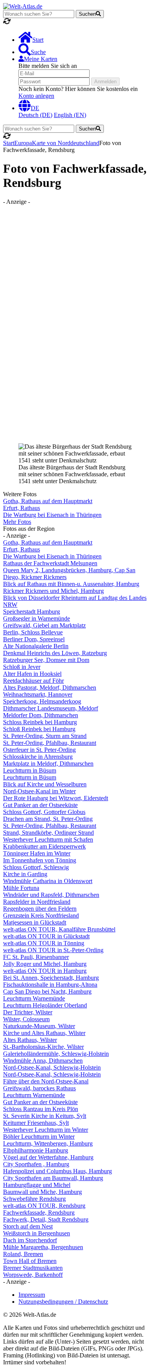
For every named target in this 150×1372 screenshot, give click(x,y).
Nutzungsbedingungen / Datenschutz (63, 1301)
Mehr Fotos (17, 521)
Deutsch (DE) (35, 115)
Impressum (31, 1294)
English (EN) (70, 115)
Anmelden (105, 81)
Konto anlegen (36, 95)
